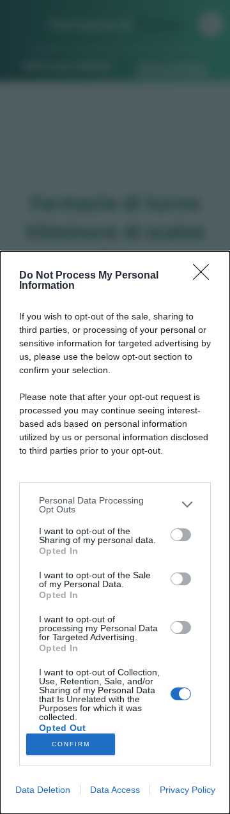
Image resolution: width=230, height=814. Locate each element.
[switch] (181, 534)
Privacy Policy (187, 790)
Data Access (115, 790)
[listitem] (115, 505)
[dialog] (115, 532)
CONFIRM (71, 744)
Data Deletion (42, 790)
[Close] (205, 276)
